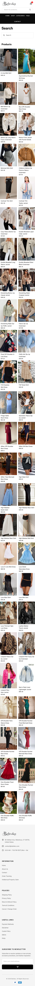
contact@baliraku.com (12, 846)
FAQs (28, 15)
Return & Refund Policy (9, 902)
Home (7, 15)
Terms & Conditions (8, 905)
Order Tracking (7, 876)
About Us (5, 869)
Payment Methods (8, 924)
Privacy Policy (6, 898)
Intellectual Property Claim (10, 879)
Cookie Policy (6, 931)
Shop (13, 15)
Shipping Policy (7, 895)
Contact (17, 21)
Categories (20, 15)
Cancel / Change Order (9, 909)
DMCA (4, 935)
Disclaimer (5, 927)
